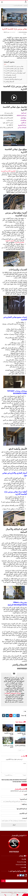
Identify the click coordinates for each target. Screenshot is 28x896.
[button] (14, 97)
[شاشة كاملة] (3, 102)
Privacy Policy (20, 862)
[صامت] (5, 102)
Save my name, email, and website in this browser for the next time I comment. (14, 780)
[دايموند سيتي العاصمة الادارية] (8, 740)
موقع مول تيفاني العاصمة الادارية (13, 70)
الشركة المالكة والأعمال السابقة (13, 79)
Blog (23, 859)
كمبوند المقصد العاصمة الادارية (14, 241)
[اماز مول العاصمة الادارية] (20, 728)
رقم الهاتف (24, 804)
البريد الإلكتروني (23, 813)
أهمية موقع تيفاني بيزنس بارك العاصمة (15, 73)
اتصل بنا (22, 867)
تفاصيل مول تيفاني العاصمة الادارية (14, 68)
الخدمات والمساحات (10, 75)
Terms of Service (20, 864)
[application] (14, 97)
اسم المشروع (23, 799)
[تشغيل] (25, 102)
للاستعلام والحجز (9, 81)
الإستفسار (24, 818)
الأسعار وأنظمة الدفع (10, 77)
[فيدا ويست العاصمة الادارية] (8, 728)
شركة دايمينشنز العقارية (13, 693)
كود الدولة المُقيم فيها (22, 808)
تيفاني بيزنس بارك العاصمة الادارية (14, 66)
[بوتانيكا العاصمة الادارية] (20, 740)
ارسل (14, 825)
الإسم (25, 794)
